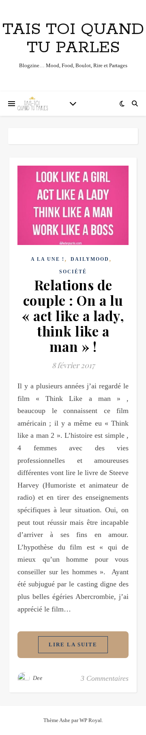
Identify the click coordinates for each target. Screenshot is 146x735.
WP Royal (90, 720)
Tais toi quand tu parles (73, 38)
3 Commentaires (105, 678)
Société (73, 272)
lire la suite (73, 644)
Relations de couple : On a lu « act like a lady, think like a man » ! (73, 315)
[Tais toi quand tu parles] (32, 103)
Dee (38, 678)
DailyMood (90, 259)
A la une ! (47, 259)
